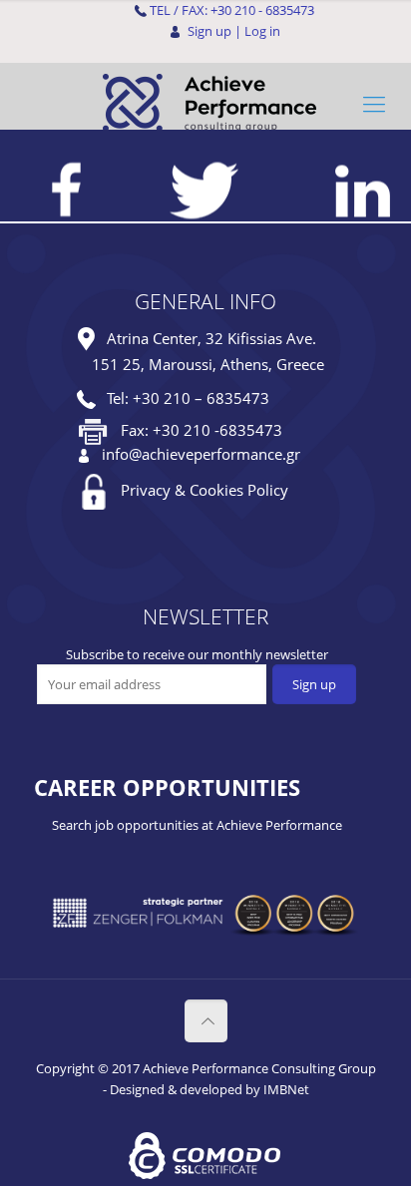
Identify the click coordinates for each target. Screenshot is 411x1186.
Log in (262, 31)
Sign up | (214, 31)
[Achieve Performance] (205, 103)
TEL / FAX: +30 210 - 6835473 (232, 10)
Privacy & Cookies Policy (204, 490)
